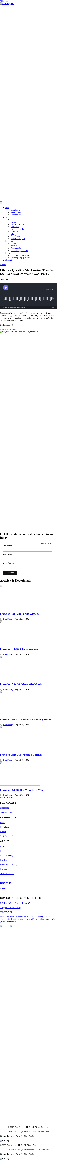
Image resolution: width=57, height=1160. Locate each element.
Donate (3, 888)
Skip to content (6, 1)
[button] (8, 329)
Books (13, 243)
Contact (8, 260)
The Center (15, 236)
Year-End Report (18, 238)
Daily (7, 207)
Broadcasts (15, 210)
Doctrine (14, 231)
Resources (9, 241)
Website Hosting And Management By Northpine (28, 1132)
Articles (14, 246)
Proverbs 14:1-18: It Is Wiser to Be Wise (21, 790)
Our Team (15, 226)
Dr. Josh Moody (17, 224)
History (14, 222)
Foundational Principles (20, 229)
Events (8, 253)
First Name (7, 546)
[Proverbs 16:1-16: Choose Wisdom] (20, 644)
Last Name (7, 554)
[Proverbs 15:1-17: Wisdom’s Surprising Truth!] (20, 714)
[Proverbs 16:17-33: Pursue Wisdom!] (20, 609)
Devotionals (16, 215)
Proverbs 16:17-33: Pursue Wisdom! (20, 613)
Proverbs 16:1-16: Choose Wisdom (19, 649)
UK (12, 234)
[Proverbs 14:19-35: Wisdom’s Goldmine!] (20, 749)
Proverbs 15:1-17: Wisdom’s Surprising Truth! (25, 719)
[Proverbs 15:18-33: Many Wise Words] (20, 679)
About (8, 217)
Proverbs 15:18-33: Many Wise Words (21, 684)
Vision (13, 219)
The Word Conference (20, 255)
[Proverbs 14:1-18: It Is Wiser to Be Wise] (20, 785)
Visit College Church (19, 250)
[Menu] (1, 202)
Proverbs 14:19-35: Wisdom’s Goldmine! (22, 754)
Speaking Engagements (20, 258)
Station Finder (16, 212)
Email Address (9, 563)
